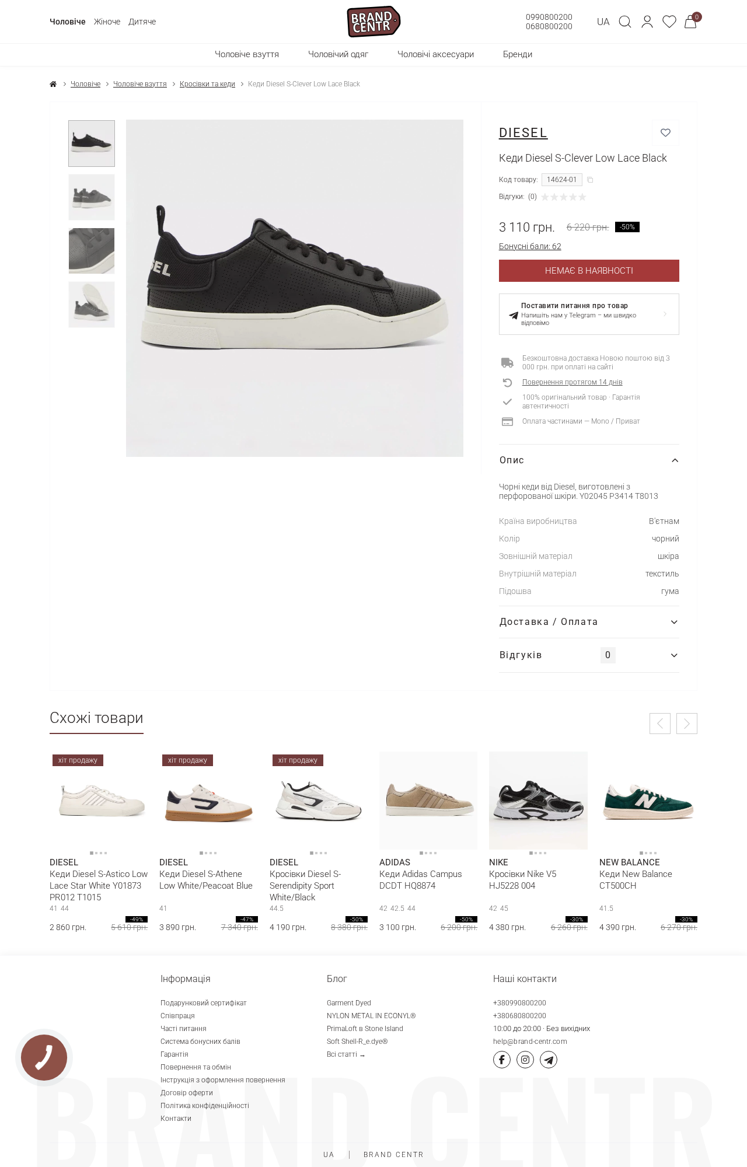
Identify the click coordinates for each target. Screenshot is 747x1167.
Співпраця (177, 1016)
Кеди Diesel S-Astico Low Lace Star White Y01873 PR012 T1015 (99, 886)
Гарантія (174, 1054)
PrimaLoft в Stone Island (365, 1029)
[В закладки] (665, 133)
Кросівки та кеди (207, 84)
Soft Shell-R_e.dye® (357, 1041)
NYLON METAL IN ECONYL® (371, 1016)
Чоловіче (68, 21)
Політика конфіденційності (204, 1106)
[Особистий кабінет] (647, 22)
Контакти (175, 1118)
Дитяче (142, 21)
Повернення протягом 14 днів (572, 382)
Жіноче (107, 21)
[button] (647, 22)
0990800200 (549, 17)
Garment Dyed (349, 1003)
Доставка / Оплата (549, 621)
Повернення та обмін (195, 1067)
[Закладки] (669, 22)
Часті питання (183, 1029)
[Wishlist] (130, 769)
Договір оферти (186, 1093)
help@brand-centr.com (530, 1041)
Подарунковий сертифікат (203, 1003)
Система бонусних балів (200, 1041)
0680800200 (549, 26)
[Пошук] (625, 22)
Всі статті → (346, 1054)
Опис (512, 460)
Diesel (523, 132)
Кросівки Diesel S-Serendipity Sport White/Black (305, 886)
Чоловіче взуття (140, 84)
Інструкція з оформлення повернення (222, 1080)
